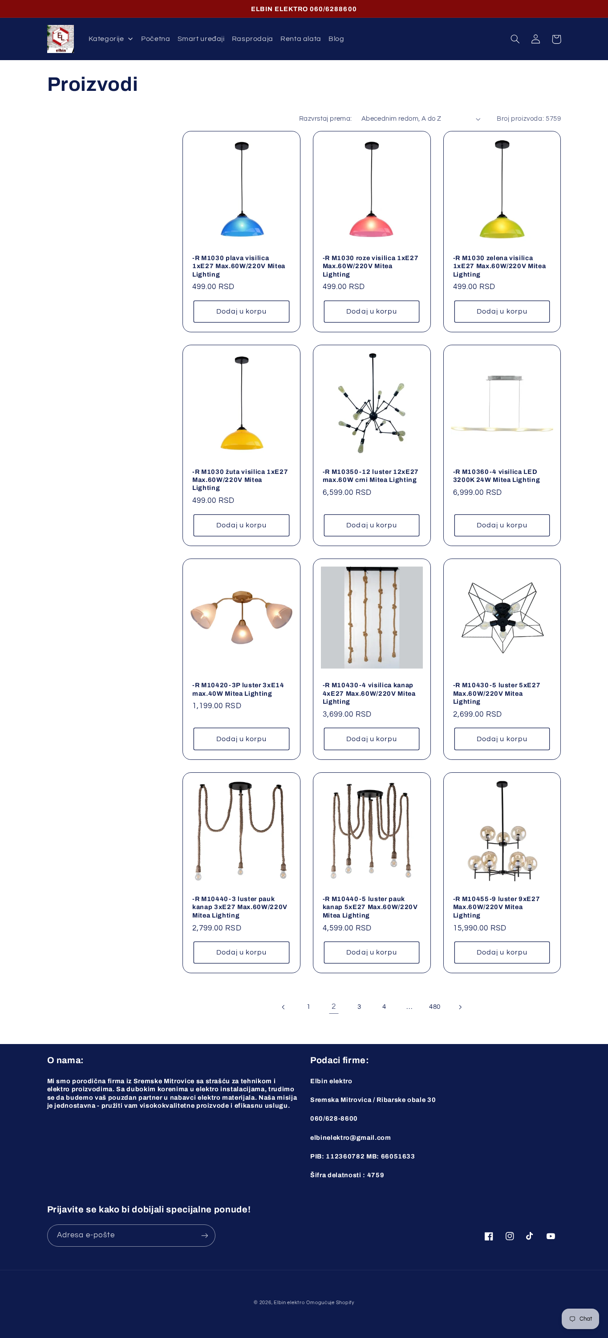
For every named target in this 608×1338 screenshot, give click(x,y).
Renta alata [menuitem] (300, 38)
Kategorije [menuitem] (106, 38)
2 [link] (334, 1007)
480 (435, 1007)
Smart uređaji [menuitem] (201, 38)
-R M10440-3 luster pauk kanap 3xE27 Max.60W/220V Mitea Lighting (240, 907)
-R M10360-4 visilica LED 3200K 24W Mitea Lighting (496, 475)
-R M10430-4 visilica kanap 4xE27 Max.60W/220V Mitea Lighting (369, 693)
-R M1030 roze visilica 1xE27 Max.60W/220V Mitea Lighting (370, 266)
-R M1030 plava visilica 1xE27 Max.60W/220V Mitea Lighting (238, 266)
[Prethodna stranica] (283, 1007)
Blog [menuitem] (336, 38)
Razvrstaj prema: (325, 118)
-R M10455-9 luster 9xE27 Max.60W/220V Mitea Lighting (496, 907)
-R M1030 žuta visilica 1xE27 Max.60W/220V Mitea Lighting (240, 480)
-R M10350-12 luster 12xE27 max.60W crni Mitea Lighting (371, 475)
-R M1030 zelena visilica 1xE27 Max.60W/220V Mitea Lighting (499, 266)
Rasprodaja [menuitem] (252, 38)
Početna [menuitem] (155, 38)
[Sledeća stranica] (460, 1007)
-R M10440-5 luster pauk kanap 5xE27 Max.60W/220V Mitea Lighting (370, 907)
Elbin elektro (289, 1302)
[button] (515, 39)
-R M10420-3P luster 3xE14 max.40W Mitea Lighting (238, 689)
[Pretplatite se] (204, 1235)
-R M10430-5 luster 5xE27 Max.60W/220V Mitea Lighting (497, 693)
